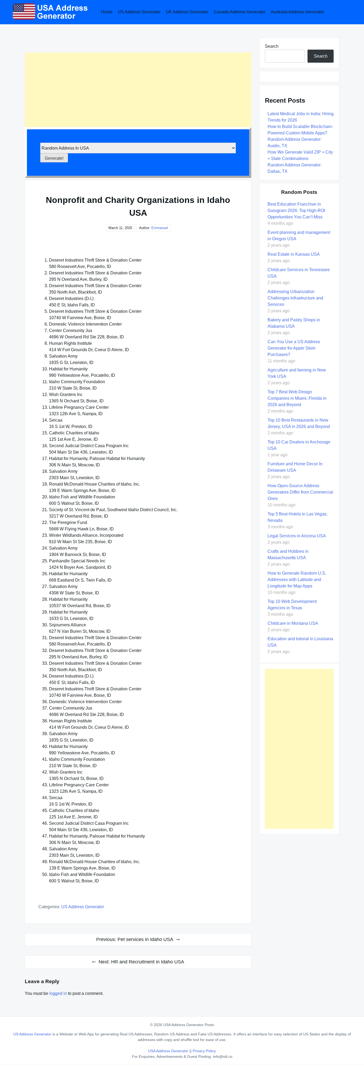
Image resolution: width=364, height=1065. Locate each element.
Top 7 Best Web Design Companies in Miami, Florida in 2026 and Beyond (297, 398)
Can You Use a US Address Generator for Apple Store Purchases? (294, 348)
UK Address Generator (187, 12)
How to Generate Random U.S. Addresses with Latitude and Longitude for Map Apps (297, 579)
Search (271, 46)
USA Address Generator (168, 1051)
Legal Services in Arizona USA (297, 536)
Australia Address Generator (297, 12)
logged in (58, 993)
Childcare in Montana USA (293, 623)
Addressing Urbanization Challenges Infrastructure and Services (295, 298)
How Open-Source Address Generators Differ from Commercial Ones (300, 492)
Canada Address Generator (239, 12)
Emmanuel (159, 228)
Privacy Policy (204, 1051)
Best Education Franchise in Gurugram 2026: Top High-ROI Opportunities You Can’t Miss (296, 210)
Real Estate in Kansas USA (294, 254)
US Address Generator (139, 12)
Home (106, 12)
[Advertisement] (138, 90)
